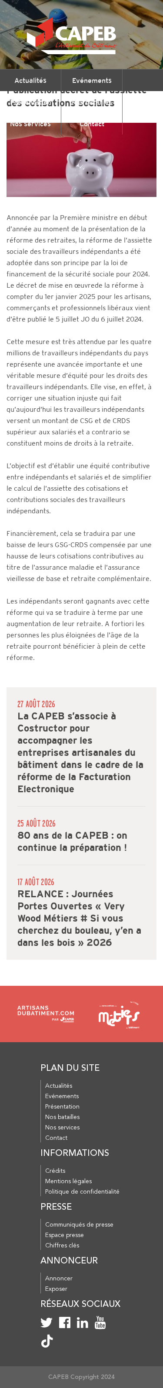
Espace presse (64, 1235)
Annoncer (59, 1279)
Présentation (30, 102)
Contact (92, 124)
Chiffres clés (62, 1246)
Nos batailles (91, 102)
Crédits (55, 1171)
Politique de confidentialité (82, 1192)
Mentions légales (68, 1181)
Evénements (92, 80)
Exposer (56, 1289)
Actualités (30, 80)
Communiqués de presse (79, 1225)
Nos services (30, 124)
